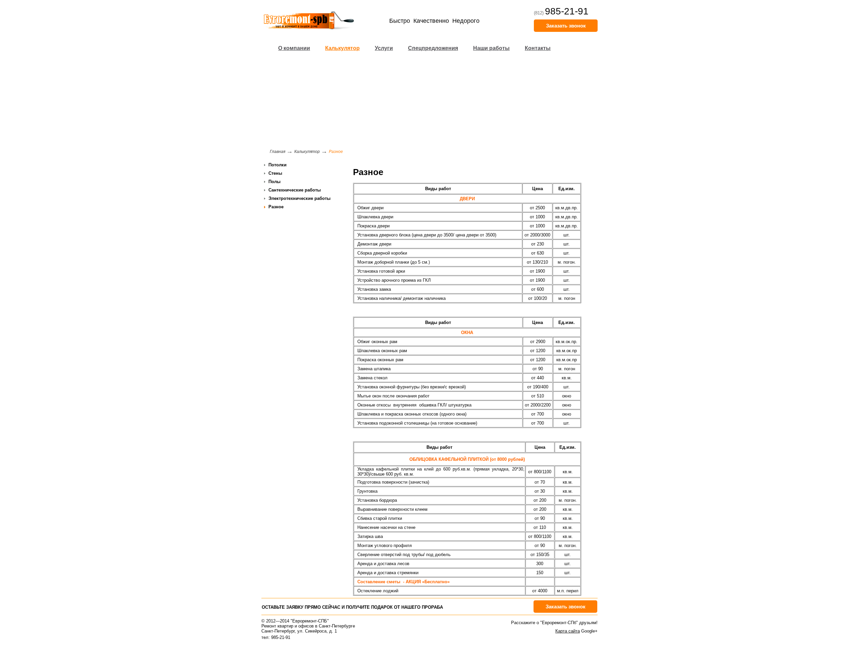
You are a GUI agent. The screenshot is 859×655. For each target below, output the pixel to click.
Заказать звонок (566, 26)
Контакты (538, 48)
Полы (274, 181)
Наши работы (491, 48)
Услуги (384, 48)
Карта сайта (567, 631)
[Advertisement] (429, 102)
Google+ (589, 631)
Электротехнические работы (299, 198)
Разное (276, 206)
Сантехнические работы (294, 190)
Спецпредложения (433, 48)
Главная (277, 151)
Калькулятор (342, 48)
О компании (294, 48)
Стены (275, 173)
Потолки (277, 164)
